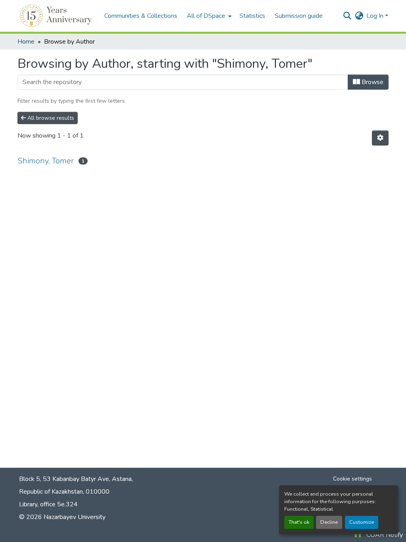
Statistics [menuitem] (252, 15)
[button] (56, 16)
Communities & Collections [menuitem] (140, 15)
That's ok (299, 522)
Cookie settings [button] (352, 479)
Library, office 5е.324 (48, 504)
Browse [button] (371, 82)
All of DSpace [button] (206, 15)
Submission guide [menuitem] (299, 15)
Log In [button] (375, 15)
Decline (329, 522)
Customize (361, 522)
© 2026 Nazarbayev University (62, 517)
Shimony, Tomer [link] (45, 160)
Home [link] (25, 41)
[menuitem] (208, 16)
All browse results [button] (50, 118)
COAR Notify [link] (384, 535)
